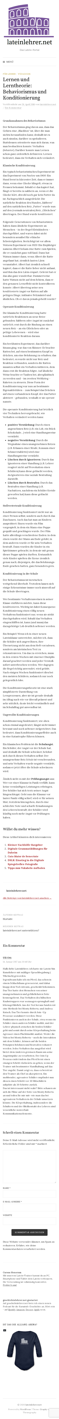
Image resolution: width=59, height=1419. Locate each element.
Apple (37, 1309)
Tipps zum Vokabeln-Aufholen (26, 868)
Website (7, 1215)
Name (6, 1188)
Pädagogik (24, 74)
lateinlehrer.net (33, 1404)
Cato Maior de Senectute (23, 856)
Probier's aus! (10, 1285)
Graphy (43, 1409)
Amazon (20, 1309)
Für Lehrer (9, 74)
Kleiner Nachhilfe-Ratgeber (25, 844)
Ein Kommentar (13, 107)
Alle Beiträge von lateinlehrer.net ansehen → (27, 898)
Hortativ (8, 919)
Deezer (29, 1309)
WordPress (25, 1409)
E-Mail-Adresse (12, 1201)
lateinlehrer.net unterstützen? (21, 930)
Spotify (11, 1309)
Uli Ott (7, 957)
